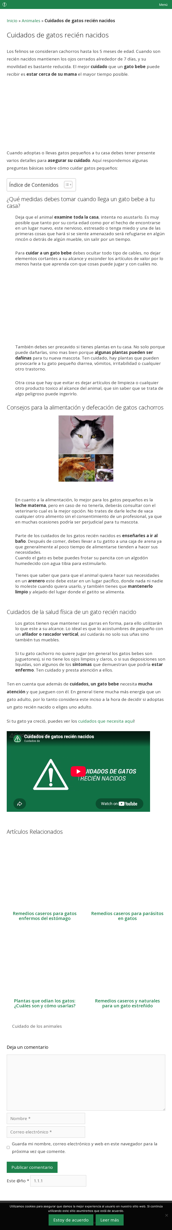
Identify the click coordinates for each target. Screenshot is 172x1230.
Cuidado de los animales (37, 1026)
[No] (166, 1215)
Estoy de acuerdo (71, 1220)
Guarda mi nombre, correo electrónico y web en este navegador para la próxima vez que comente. (84, 1147)
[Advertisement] (86, 115)
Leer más (109, 1220)
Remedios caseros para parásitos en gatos (127, 916)
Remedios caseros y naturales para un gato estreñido (127, 1003)
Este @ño (18, 1181)
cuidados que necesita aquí (106, 721)
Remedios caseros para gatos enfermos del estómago (45, 916)
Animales (31, 21)
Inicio (12, 21)
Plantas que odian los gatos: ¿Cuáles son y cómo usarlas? (44, 1003)
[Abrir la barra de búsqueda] (139, 4)
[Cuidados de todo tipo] (5, 4)
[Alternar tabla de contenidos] (66, 184)
